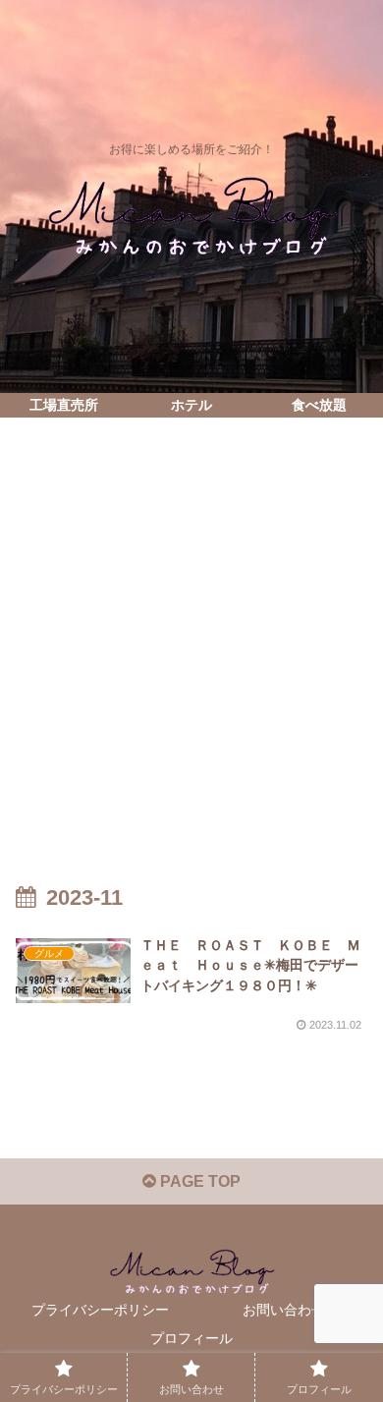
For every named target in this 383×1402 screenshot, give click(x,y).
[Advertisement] (191, 632)
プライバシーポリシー (100, 1310)
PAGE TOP (198, 1181)
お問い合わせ (284, 1310)
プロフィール (191, 1338)
